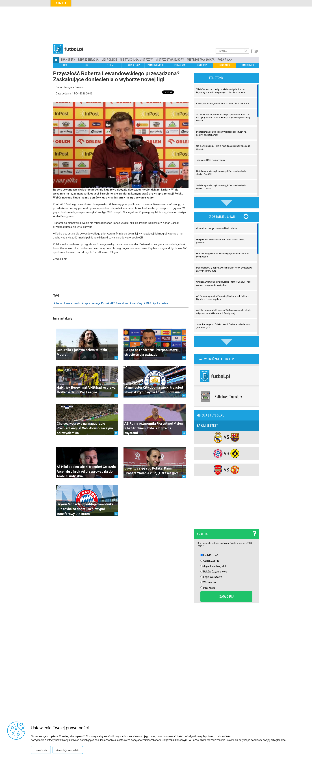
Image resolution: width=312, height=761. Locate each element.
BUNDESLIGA (224, 65)
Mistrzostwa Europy (169, 59)
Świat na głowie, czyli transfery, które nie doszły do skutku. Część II (221, 172)
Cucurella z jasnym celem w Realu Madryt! (217, 228)
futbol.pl (61, 3)
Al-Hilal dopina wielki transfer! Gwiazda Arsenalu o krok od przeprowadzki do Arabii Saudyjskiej (86, 471)
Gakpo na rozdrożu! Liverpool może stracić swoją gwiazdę (220, 241)
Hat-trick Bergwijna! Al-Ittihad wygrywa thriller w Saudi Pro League (222, 255)
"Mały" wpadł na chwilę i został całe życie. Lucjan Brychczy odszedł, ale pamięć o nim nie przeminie (220, 91)
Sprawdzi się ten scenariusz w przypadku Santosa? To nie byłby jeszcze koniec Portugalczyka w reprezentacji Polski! (223, 117)
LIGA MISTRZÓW (133, 65)
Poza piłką (224, 59)
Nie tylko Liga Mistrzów (136, 59)
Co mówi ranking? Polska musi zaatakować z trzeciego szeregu (223, 147)
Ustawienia (40, 750)
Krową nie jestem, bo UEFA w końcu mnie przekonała (222, 103)
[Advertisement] (156, 25)
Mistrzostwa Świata (200, 59)
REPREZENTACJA (88, 59)
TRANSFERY (68, 59)
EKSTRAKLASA (179, 65)
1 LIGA (64, 65)
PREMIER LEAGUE (247, 65)
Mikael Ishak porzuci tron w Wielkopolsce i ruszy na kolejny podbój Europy (221, 133)
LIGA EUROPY (201, 65)
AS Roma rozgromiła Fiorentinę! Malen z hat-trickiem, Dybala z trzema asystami (153, 428)
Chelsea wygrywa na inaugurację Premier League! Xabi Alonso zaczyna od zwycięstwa (85, 428)
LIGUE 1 (87, 65)
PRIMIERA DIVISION (156, 65)
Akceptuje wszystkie (67, 750)
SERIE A (110, 65)
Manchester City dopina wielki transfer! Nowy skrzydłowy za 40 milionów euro (224, 269)
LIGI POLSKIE (109, 59)
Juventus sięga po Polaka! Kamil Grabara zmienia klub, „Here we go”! (223, 326)
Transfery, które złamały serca (211, 159)
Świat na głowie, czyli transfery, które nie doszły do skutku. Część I (221, 187)
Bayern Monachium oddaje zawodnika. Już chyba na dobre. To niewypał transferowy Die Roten (85, 509)
